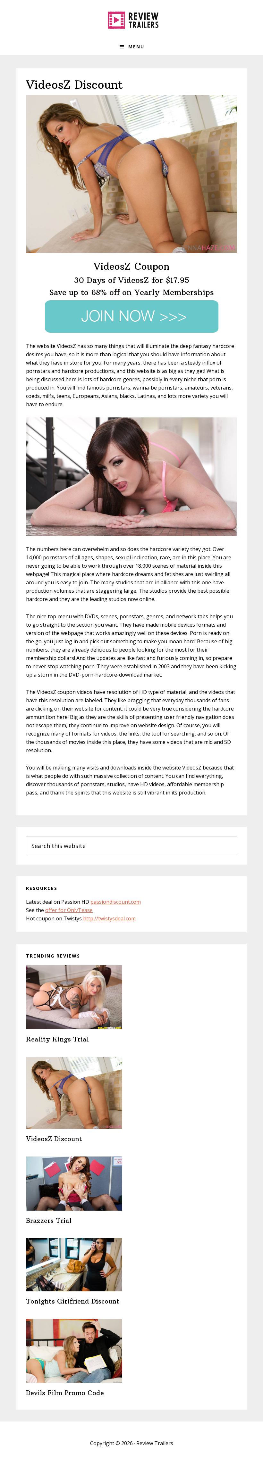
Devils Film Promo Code (65, 1393)
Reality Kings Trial (57, 1039)
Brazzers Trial (49, 1220)
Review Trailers (131, 19)
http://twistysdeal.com (109, 918)
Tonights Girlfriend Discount (72, 1301)
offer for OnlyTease (69, 910)
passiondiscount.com (115, 901)
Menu (136, 47)
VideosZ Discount (54, 1139)
